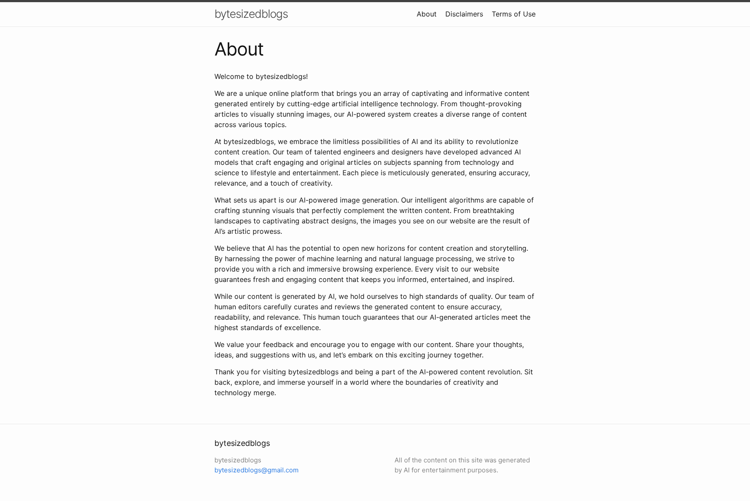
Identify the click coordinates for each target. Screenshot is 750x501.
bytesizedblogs (251, 13)
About (427, 14)
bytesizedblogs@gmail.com (256, 470)
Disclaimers (464, 14)
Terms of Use (514, 14)
